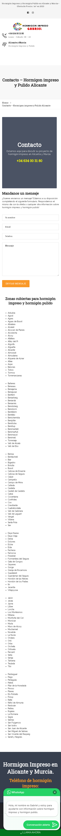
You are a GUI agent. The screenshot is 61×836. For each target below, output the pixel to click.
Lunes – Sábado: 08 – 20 (19, 37)
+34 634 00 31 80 (16, 33)
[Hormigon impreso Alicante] (30, 26)
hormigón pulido (31, 207)
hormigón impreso (11, 207)
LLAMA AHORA (31, 832)
